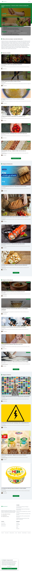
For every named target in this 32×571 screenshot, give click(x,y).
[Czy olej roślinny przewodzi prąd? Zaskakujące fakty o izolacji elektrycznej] (16, 413)
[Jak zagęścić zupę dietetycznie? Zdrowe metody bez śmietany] (16, 93)
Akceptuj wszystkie (9, 568)
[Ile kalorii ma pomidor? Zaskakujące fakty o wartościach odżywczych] (16, 128)
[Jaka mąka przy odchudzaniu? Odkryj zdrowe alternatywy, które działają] (16, 356)
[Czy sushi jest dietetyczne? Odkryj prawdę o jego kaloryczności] (16, 234)
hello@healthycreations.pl (5, 516)
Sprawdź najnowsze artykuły (16, 158)
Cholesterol (17, 528)
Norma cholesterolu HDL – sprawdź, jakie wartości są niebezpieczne (14, 32)
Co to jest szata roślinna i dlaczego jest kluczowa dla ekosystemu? (10, 23)
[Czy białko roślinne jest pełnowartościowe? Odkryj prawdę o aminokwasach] (16, 386)
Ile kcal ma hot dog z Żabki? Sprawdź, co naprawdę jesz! (9, 14)
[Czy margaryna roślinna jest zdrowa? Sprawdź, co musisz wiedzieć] (16, 475)
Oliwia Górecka (4, 221)
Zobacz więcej (16, 272)
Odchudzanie (18, 524)
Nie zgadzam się (9, 566)
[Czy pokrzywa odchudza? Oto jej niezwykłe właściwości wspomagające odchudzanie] (16, 303)
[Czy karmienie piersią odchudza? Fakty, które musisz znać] (16, 338)
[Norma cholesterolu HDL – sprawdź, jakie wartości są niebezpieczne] (16, 31)
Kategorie (18, 521)
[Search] (29, 1)
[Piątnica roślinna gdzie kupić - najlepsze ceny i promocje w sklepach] (16, 442)
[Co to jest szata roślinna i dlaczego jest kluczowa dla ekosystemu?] (16, 21)
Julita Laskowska (5, 427)
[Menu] (28, 1)
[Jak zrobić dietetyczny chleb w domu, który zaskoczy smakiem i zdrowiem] (16, 205)
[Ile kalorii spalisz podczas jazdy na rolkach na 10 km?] (16, 75)
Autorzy (2, 521)
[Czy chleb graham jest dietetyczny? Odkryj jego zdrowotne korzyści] (16, 175)
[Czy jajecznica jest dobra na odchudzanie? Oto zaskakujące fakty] (16, 110)
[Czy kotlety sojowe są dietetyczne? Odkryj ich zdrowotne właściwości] (16, 257)
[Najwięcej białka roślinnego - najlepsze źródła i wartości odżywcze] (16, 145)
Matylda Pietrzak (5, 269)
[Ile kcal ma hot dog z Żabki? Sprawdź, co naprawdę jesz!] (16, 12)
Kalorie (17, 527)
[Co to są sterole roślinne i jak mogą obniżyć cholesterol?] (16, 59)
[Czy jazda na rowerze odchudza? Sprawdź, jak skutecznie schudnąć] (16, 321)
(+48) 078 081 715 (4, 515)
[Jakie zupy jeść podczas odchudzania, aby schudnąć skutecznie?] (16, 286)
